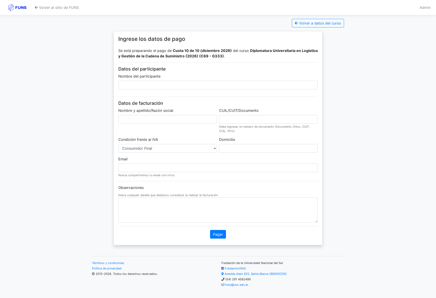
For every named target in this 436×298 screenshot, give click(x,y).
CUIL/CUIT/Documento (239, 110)
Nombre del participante (139, 76)
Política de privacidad (106, 268)
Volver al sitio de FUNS (58, 7)
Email (123, 159)
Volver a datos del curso (319, 23)
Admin (425, 7)
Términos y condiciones (108, 263)
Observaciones (131, 187)
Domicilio (227, 139)
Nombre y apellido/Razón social (145, 110)
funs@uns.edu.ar (236, 284)
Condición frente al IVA (138, 139)
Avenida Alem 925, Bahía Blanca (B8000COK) (255, 274)
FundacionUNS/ (235, 268)
